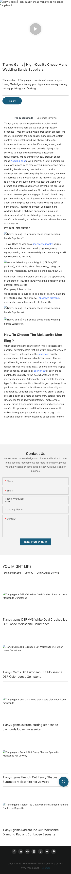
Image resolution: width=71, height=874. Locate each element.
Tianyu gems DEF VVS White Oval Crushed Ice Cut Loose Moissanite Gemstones (35, 622)
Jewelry (29, 572)
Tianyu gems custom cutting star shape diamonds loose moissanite (30, 727)
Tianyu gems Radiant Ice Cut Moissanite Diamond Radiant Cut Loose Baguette (31, 832)
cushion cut (40, 370)
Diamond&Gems (12, 572)
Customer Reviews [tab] (46, 117)
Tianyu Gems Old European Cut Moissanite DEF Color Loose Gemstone (32, 674)
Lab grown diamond (48, 297)
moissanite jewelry (43, 244)
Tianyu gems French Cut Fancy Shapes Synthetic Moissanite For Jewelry (30, 779)
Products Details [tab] (24, 117)
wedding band (18, 160)
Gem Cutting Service (48, 572)
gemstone (43, 354)
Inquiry (12, 100)
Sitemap (46, 867)
